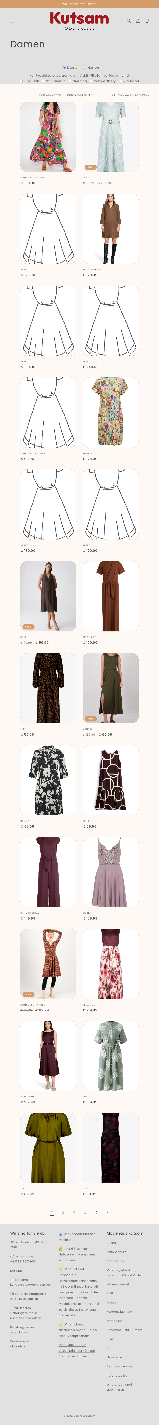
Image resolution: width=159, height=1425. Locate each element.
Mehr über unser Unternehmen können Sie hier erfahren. (77, 1350)
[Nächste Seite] (107, 1212)
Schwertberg (105, 81)
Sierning (79, 81)
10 (96, 1212)
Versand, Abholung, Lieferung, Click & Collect (125, 1272)
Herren (93, 67)
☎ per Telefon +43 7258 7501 (29, 1244)
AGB (110, 1293)
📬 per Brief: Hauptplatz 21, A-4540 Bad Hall (28, 1296)
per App (16, 1271)
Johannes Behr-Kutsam (125, 1330)
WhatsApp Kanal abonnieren (22, 1343)
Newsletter (115, 1357)
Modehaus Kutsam (84, 1416)
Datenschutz (116, 1252)
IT (108, 1348)
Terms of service (119, 1366)
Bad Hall (31, 81)
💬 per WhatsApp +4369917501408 (23, 1259)
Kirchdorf (131, 81)
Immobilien (115, 1321)
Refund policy (117, 1376)
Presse (112, 1302)
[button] (12, 20)
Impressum (115, 1261)
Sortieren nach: (50, 95)
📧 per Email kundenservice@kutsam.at (30, 1282)
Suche (111, 1243)
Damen (73, 67)
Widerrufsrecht (118, 1284)
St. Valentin (55, 81)
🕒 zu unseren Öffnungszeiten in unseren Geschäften (25, 1313)
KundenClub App (119, 1312)
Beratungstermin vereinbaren (23, 1329)
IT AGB (112, 1339)
